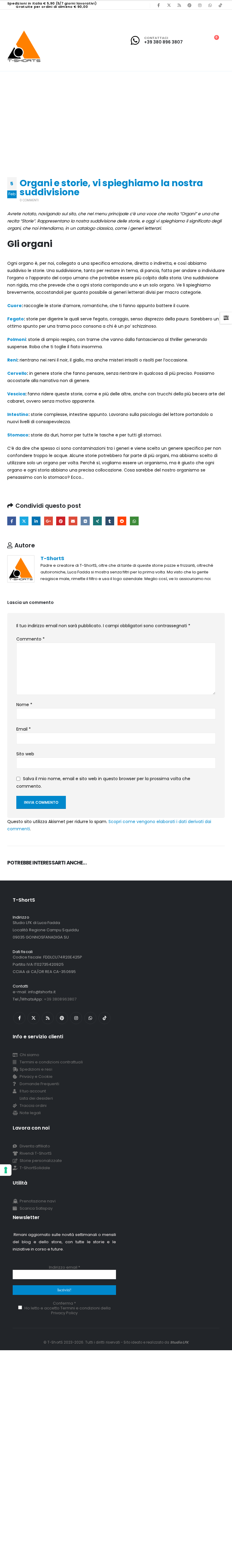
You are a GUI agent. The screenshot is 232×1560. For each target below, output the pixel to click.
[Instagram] (199, 5)
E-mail (73, 521)
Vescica (16, 394)
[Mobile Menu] (11, 15)
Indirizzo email (64, 1267)
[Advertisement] (116, 116)
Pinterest (60, 521)
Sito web (25, 754)
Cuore (14, 306)
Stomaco (17, 435)
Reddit (122, 521)
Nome (24, 705)
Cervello (17, 373)
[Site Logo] (24, 46)
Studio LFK (179, 1342)
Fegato (15, 319)
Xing (97, 521)
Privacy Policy (64, 1313)
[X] (169, 5)
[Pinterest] (189, 5)
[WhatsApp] (210, 5)
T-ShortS (52, 558)
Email (23, 729)
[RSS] (179, 5)
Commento (30, 639)
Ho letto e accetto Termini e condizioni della (67, 1310)
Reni (12, 360)
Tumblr (109, 521)
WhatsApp (134, 521)
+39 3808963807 (60, 999)
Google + (48, 521)
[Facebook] (158, 5)
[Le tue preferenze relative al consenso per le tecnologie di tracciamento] (5, 1170)
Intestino (17, 414)
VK (85, 521)
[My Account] (199, 40)
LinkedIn (36, 521)
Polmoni (16, 339)
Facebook (11, 521)
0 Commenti (29, 200)
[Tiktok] (220, 5)
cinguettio (24, 521)
